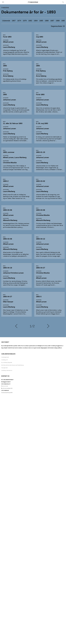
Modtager (6, 45)
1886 (47, 21)
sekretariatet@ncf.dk (7, 388)
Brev (4, 35)
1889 (63, 21)
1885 (41, 21)
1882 (30, 21)
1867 (14, 21)
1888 (58, 21)
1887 (52, 21)
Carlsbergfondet (5, 357)
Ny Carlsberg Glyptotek (6, 362)
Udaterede (6, 21)
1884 (36, 21)
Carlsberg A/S (4, 359)
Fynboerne (33, 2)
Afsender (5, 40)
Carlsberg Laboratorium (6, 370)
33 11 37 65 (5, 386)
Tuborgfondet (4, 367)
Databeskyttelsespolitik (7, 392)
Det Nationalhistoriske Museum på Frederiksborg (12, 365)
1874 (19, 21)
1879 (25, 21)
